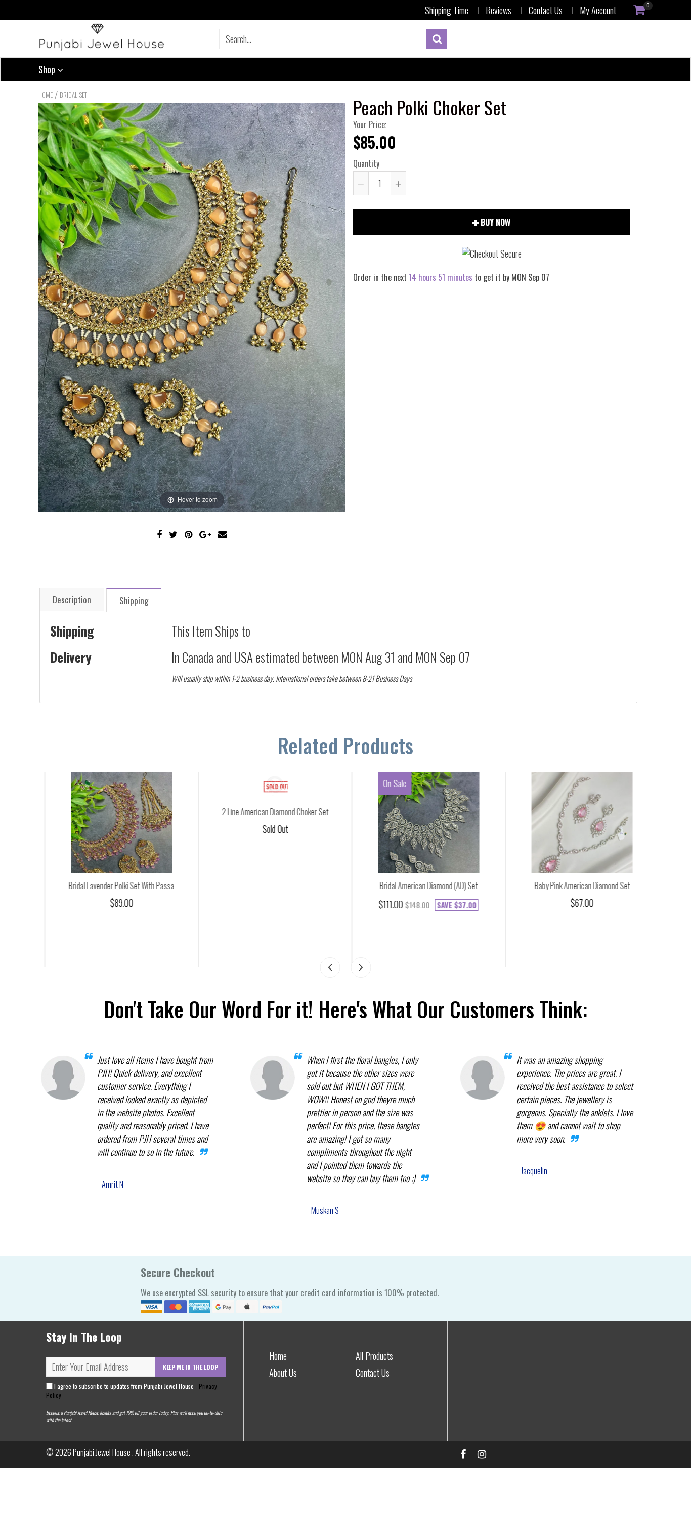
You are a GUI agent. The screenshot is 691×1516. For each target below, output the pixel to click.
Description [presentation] (72, 599)
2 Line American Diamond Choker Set (268, 812)
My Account (598, 10)
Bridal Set (73, 95)
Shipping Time (446, 10)
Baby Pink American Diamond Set (576, 885)
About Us (283, 1372)
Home (45, 95)
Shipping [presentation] (133, 600)
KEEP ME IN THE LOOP (190, 1367)
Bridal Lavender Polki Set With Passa (115, 885)
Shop (47, 69)
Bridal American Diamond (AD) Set (422, 885)
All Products (374, 1355)
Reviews (498, 10)
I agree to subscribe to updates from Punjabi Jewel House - (131, 1390)
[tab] (71, 599)
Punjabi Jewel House (102, 1452)
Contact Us (546, 10)
